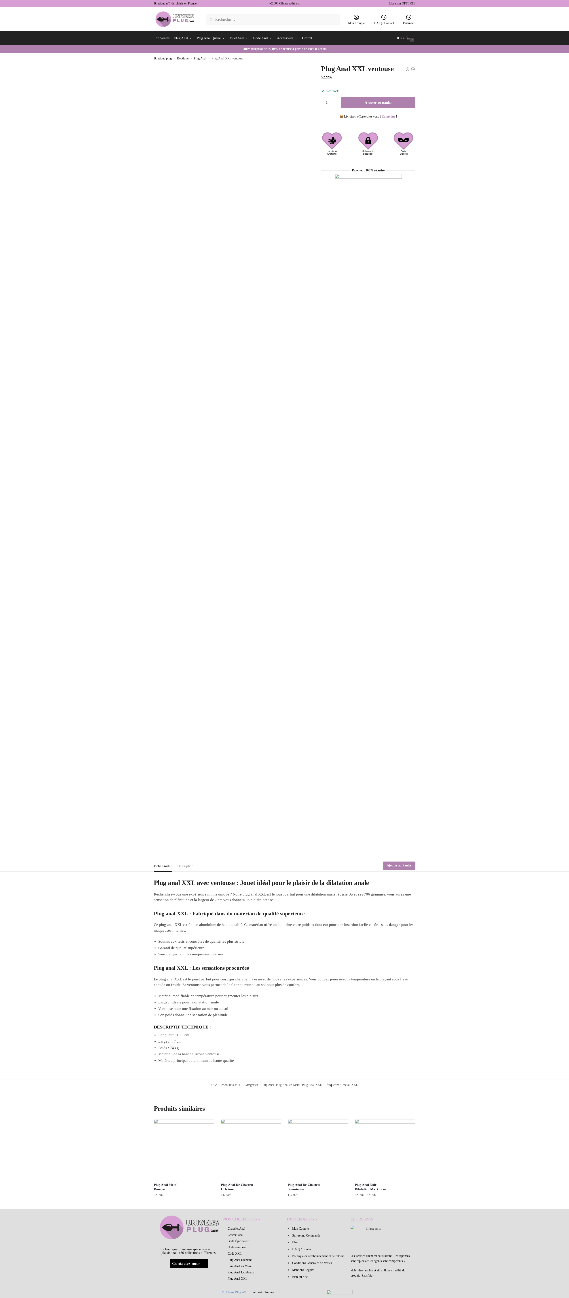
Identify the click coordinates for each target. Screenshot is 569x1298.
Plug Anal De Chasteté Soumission (304, 1187)
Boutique (182, 58)
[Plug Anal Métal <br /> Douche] (184, 1149)
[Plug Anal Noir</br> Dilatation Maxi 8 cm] (385, 1149)
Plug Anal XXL (312, 1085)
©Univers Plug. (232, 1292)
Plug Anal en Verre (240, 1266)
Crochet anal (235, 1235)
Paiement (409, 23)
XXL (354, 1085)
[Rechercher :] (273, 19)
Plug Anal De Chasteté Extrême (237, 1187)
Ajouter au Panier (399, 865)
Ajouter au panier (378, 102)
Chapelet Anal (236, 1228)
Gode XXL (235, 1253)
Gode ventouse (237, 1247)
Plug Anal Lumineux (241, 1272)
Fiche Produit (163, 866)
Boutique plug (163, 58)
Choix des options (385, 1203)
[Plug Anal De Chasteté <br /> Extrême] (251, 1149)
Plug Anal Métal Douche (165, 1187)
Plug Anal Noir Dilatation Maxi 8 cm (370, 1187)
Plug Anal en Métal (288, 1085)
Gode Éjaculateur (239, 1241)
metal (346, 1085)
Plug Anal (200, 58)
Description (185, 866)
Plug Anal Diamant (240, 1260)
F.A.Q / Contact (384, 23)
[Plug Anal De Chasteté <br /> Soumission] (318, 1149)
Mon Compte (356, 23)
